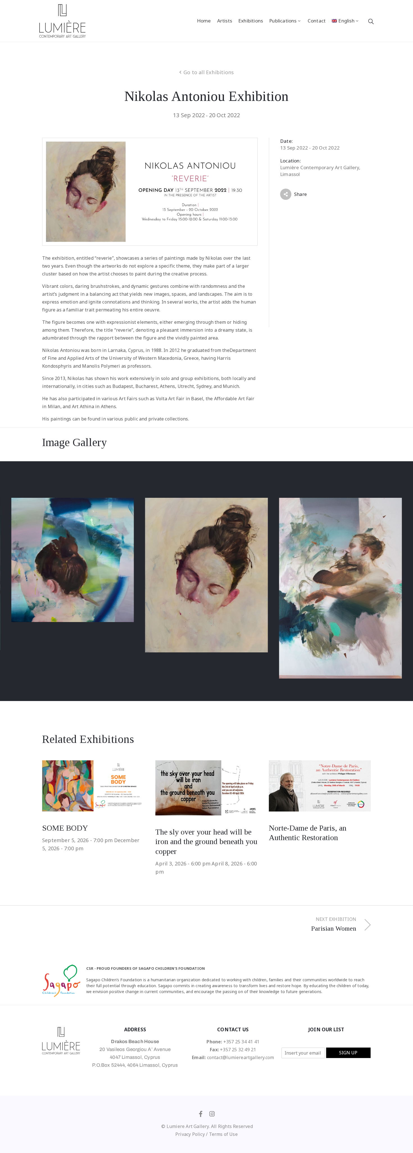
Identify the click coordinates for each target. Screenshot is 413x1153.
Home (204, 20)
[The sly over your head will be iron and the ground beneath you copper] (206, 788)
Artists (224, 20)
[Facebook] (201, 1114)
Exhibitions (250, 20)
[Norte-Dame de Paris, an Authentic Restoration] (320, 786)
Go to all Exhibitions (208, 72)
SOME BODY (65, 828)
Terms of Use (223, 1134)
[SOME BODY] (93, 786)
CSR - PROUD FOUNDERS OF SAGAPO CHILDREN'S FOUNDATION (145, 968)
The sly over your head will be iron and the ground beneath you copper (206, 841)
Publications (282, 20)
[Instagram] (212, 1114)
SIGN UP (348, 1053)
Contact (317, 20)
